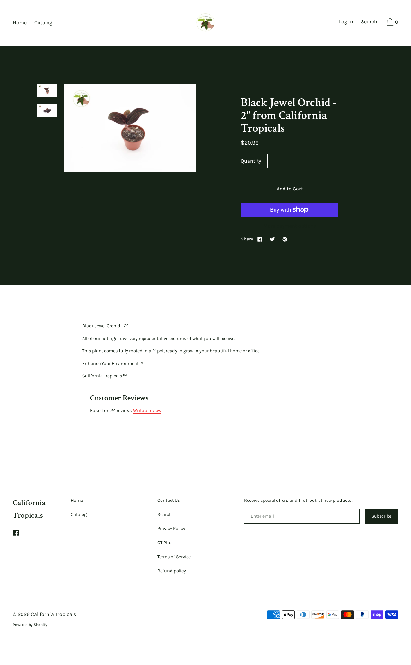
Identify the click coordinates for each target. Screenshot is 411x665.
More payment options (289, 226)
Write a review (147, 410)
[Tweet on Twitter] (272, 239)
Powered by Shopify (30, 624)
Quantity (251, 161)
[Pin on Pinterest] (285, 239)
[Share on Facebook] (260, 239)
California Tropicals (53, 614)
